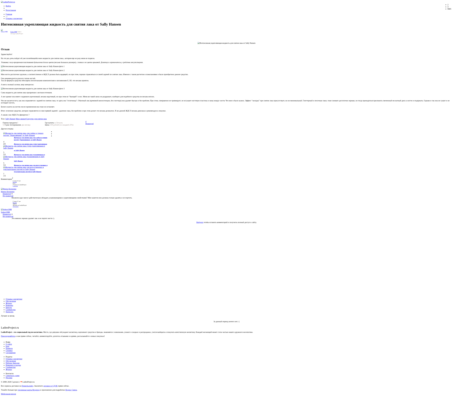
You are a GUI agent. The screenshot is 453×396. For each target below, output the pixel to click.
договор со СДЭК (50, 386)
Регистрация (11, 10)
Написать (9, 312)
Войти (8, 6)
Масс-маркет (21, 119)
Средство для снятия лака (36, 119)
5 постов (15, 186)
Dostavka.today (27, 386)
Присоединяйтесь (8, 336)
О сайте (9, 344)
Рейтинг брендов (12, 363)
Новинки (9, 305)
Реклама (9, 378)
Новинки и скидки (13, 365)
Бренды (9, 308)
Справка (9, 351)
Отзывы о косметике (14, 18)
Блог (7, 346)
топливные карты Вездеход (29, 390)
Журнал (9, 303)
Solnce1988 (13, 32)
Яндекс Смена (71, 390)
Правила (9, 348)
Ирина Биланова (7, 192)
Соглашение (11, 353)
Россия (15, 182)
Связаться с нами (12, 376)
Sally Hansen (10, 119)
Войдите (199, 222)
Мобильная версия (8, 394)
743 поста (15, 206)
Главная (9, 14)
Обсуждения (11, 301)
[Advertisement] (226, 260)
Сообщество (11, 310)
